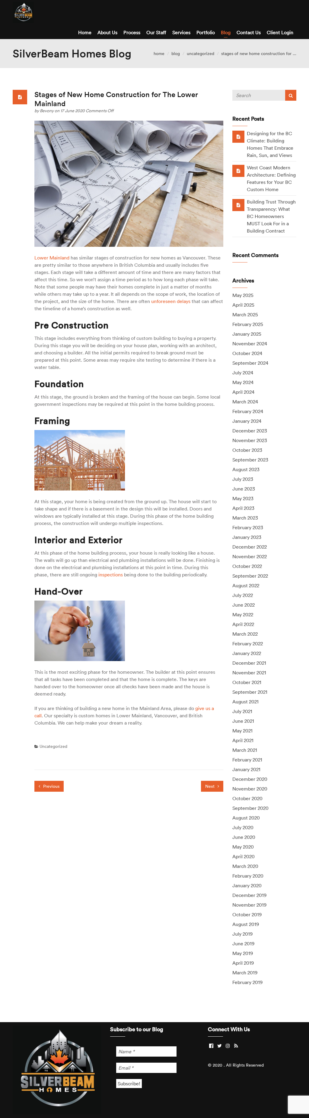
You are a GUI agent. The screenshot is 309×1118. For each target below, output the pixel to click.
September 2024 (250, 363)
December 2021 (249, 663)
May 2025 (242, 295)
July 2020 (242, 827)
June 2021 (243, 721)
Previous (50, 786)
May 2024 (242, 382)
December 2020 (249, 779)
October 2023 (247, 450)
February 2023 (247, 527)
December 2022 (249, 547)
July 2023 (242, 479)
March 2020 (245, 866)
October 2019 (247, 914)
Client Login (280, 32)
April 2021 (242, 740)
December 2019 (249, 895)
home (159, 53)
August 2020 (246, 818)
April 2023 (243, 508)
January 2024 (246, 421)
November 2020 (249, 789)
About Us (107, 32)
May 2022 (242, 614)
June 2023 (243, 489)
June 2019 (243, 943)
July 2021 (242, 711)
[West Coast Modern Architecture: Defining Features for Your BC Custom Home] (238, 171)
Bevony (47, 110)
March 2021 (244, 750)
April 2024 (243, 392)
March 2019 (244, 973)
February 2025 (247, 324)
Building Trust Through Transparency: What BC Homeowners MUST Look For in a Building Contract (271, 216)
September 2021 (249, 692)
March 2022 (245, 634)
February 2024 (247, 411)
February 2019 (247, 982)
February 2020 (247, 876)
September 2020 (250, 808)
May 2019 (242, 953)
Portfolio (205, 32)
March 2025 (245, 314)
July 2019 (242, 934)
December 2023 (249, 431)
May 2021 (242, 731)
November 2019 (249, 905)
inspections (110, 575)
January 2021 (246, 769)
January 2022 (246, 653)
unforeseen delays (170, 301)
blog (175, 53)
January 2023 (246, 537)
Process (131, 32)
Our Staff (156, 32)
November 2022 (249, 556)
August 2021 (245, 702)
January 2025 (246, 334)
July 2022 (242, 595)
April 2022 (243, 624)
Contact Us (249, 32)
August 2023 (246, 469)
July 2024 (242, 373)
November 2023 (249, 440)
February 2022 (247, 643)
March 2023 (245, 518)
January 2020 (247, 885)
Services (181, 32)
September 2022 (250, 576)
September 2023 (250, 460)
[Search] (290, 95)
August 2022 (245, 585)
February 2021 (247, 760)
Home (84, 32)
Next (210, 786)
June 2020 (243, 837)
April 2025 (243, 305)
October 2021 (246, 682)
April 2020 (243, 856)
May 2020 (243, 847)
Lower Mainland (51, 258)
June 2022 (243, 605)
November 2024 (249, 344)
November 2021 (249, 673)
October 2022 (247, 566)
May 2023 (242, 498)
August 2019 (245, 924)
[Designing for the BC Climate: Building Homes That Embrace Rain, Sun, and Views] (238, 136)
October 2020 (247, 798)
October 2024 (247, 353)
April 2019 (243, 963)
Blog (226, 32)
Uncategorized (200, 53)
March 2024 (245, 402)
